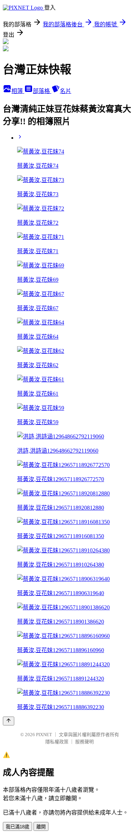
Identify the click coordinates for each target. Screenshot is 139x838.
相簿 (17, 91)
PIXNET (44, 734)
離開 (41, 826)
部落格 (42, 91)
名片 (65, 91)
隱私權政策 (56, 741)
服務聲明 (84, 741)
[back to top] (8, 721)
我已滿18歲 (17, 826)
